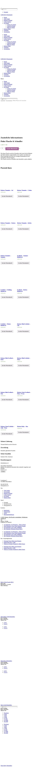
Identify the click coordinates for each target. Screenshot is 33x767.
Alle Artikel (7, 19)
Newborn (6, 713)
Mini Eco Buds (11, 27)
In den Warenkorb (12, 148)
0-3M (5, 714)
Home (5, 17)
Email (2, 469)
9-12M (5, 718)
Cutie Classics (7, 21)
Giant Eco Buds (11, 26)
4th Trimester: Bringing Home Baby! (13, 529)
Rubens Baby (7, 29)
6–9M (5, 717)
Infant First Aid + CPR (9, 542)
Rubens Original (8, 20)
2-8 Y (5, 622)
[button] (16, 79)
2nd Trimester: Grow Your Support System (14, 526)
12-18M (6, 720)
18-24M (6, 721)
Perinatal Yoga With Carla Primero (12, 541)
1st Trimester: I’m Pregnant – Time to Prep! (15, 524)
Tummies (6, 30)
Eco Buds (6, 23)
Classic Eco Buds (11, 24)
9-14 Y (5, 624)
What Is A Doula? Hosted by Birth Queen (14, 544)
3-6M (5, 716)
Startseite (3, 100)
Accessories (7, 32)
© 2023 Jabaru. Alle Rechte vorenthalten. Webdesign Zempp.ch (14, 518)
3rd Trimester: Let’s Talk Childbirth (13, 527)
